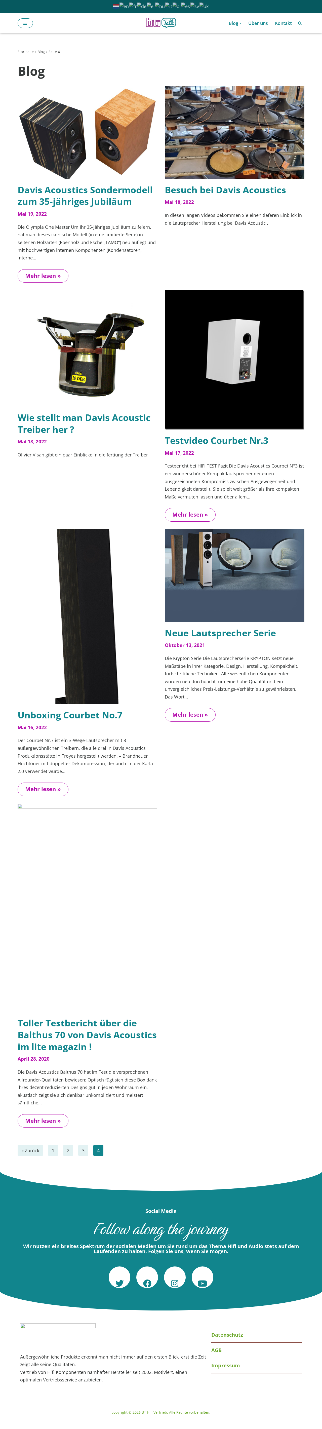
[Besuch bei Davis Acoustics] (234, 132)
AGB (216, 1350)
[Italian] (169, 6)
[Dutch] (116, 6)
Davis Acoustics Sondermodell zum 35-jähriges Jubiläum (85, 196)
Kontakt (283, 23)
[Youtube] (202, 1277)
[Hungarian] (160, 6)
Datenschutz (227, 1334)
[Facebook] (147, 1277)
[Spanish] (185, 6)
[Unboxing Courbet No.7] (87, 617)
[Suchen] (300, 23)
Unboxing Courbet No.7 (70, 715)
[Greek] (151, 6)
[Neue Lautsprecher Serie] (234, 575)
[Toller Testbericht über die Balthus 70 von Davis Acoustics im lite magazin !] (87, 908)
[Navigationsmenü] (25, 23)
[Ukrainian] (204, 6)
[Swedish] (194, 6)
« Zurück (30, 1150)
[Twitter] (119, 1277)
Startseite (26, 51)
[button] (240, 23)
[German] (142, 6)
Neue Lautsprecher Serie (220, 633)
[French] (133, 6)
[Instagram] (175, 1277)
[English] (124, 6)
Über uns (258, 23)
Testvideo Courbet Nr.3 (216, 440)
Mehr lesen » (39, 274)
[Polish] (177, 6)
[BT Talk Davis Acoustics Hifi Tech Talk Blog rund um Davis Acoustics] (161, 23)
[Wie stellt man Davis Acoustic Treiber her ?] (87, 348)
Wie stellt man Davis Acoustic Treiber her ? (84, 423)
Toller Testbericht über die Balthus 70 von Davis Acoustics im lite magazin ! (87, 1035)
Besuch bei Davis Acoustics (225, 190)
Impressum (225, 1365)
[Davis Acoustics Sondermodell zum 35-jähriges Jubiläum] (87, 132)
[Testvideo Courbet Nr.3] (234, 360)
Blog (41, 51)
